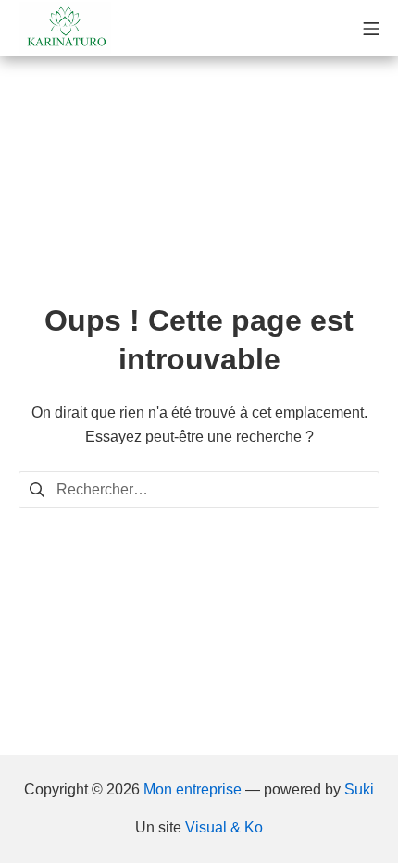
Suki (359, 789)
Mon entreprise (192, 789)
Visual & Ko (224, 827)
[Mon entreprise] (65, 28)
